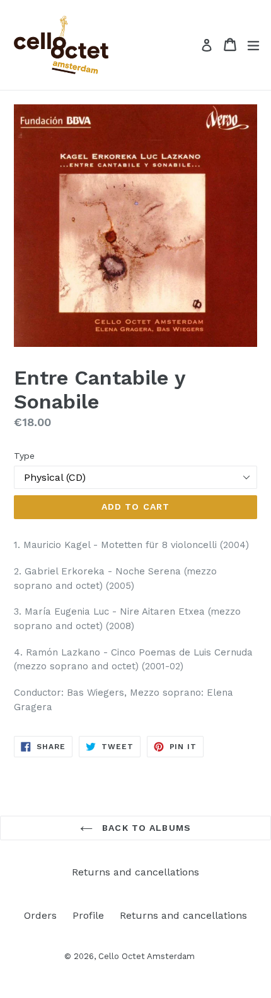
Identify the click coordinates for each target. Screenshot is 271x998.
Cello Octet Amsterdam (146, 956)
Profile (88, 915)
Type (24, 456)
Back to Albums (145, 828)
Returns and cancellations (135, 872)
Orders (40, 915)
